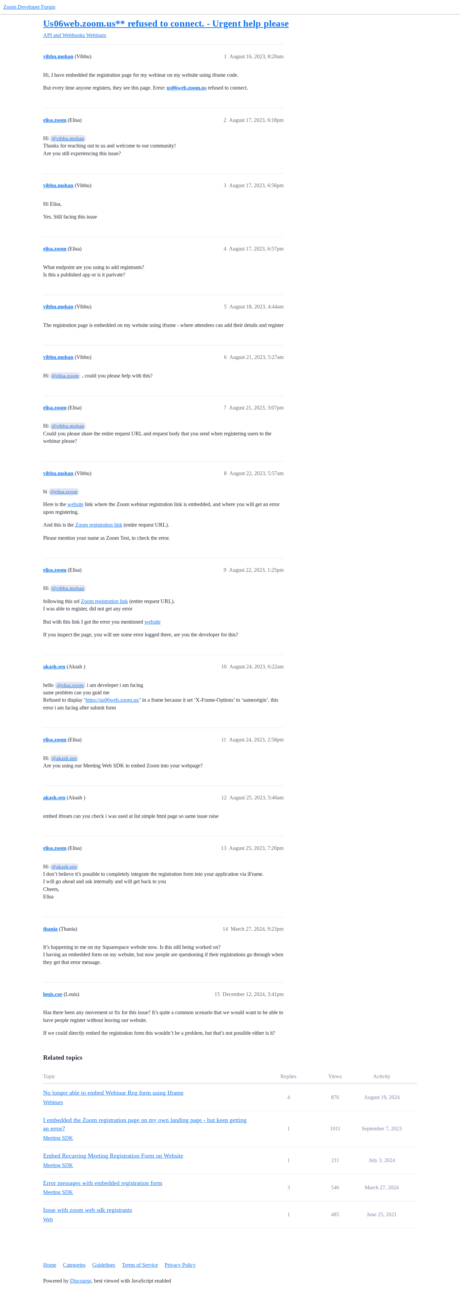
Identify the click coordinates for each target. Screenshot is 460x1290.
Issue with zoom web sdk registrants (87, 1209)
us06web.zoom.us (186, 88)
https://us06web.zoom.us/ (112, 700)
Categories (74, 1265)
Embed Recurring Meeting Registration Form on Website (113, 1155)
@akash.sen (64, 758)
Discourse (80, 1281)
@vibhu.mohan (68, 138)
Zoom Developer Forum (29, 7)
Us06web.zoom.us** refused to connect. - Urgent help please (166, 23)
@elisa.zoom (65, 375)
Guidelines (103, 1265)
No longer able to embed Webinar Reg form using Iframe (113, 1092)
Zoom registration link (98, 525)
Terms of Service (140, 1265)
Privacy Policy (180, 1265)
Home (49, 1265)
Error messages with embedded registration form (102, 1183)
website (75, 504)
